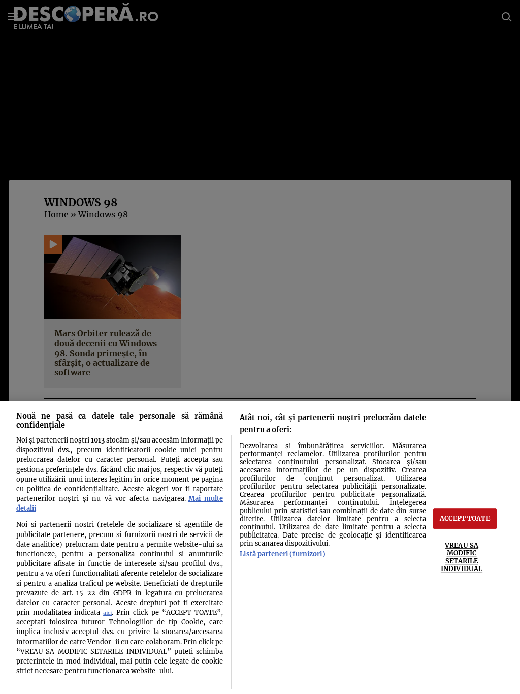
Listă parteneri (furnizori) (282, 554)
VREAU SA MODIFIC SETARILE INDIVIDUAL (461, 557)
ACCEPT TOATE (465, 518)
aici (107, 613)
